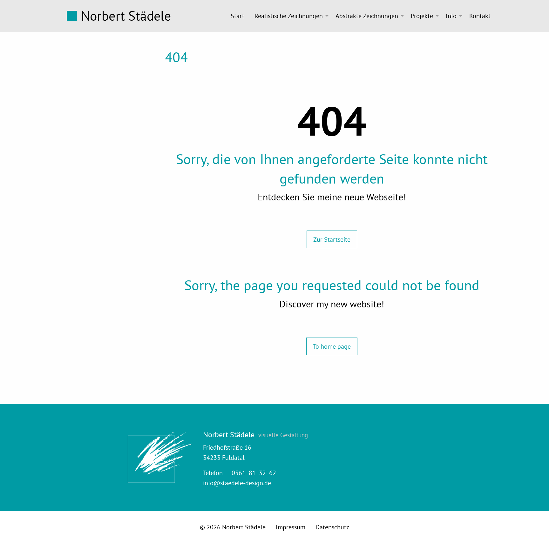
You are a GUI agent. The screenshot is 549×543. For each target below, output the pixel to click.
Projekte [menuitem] (422, 16)
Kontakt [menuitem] (480, 16)
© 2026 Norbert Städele (233, 527)
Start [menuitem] (237, 16)
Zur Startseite (331, 239)
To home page (332, 346)
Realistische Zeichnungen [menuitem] (288, 16)
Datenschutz (332, 527)
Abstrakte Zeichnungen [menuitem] (367, 16)
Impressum (290, 527)
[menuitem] (115, 16)
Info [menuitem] (451, 16)
